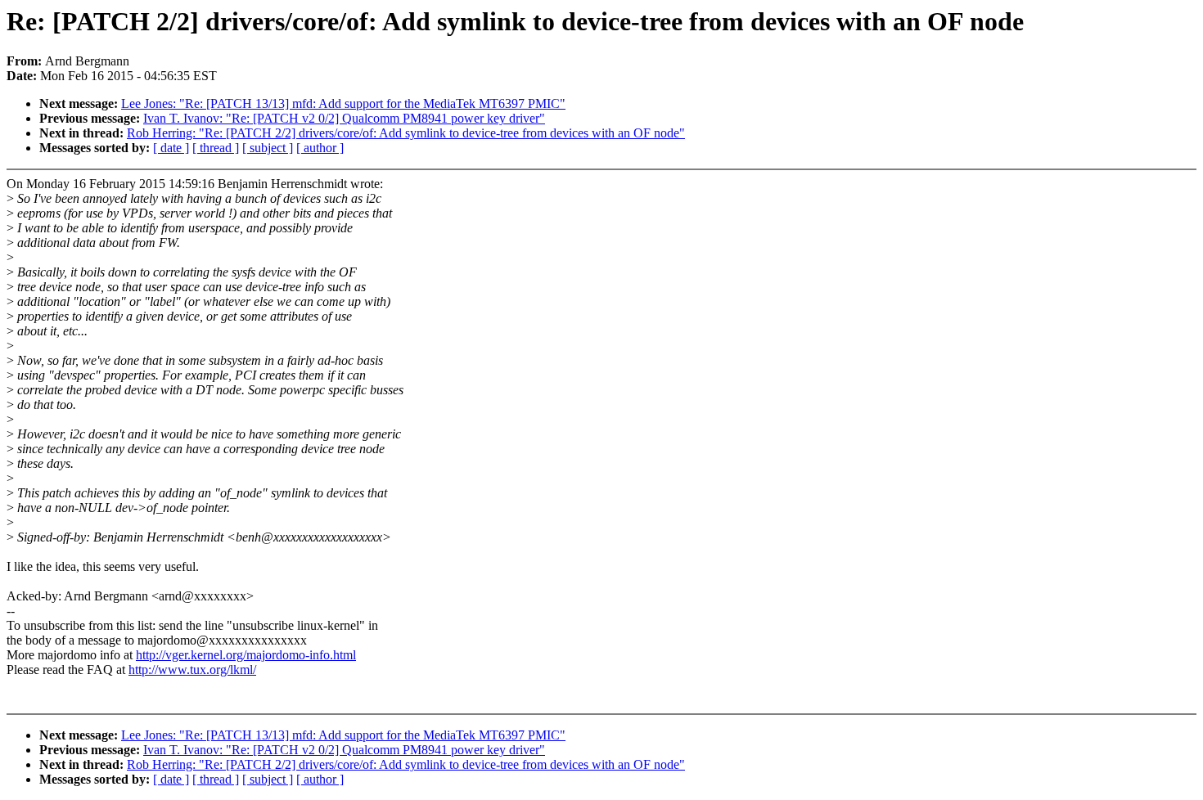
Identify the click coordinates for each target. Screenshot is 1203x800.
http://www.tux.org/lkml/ (192, 669)
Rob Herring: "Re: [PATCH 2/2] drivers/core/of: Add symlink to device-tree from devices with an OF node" (406, 133)
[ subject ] (267, 148)
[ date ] (171, 148)
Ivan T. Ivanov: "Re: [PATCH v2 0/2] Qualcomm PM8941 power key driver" (344, 118)
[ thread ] (215, 148)
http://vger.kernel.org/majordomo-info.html (246, 655)
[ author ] (320, 148)
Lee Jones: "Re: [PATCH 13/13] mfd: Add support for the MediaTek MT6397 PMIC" (343, 103)
